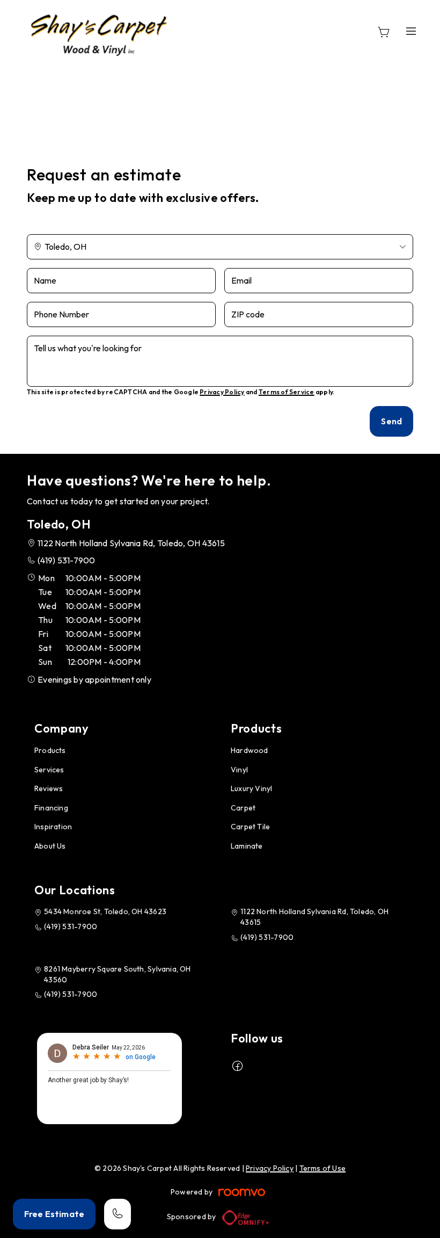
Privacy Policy (222, 392)
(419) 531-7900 (66, 560)
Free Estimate (54, 1213)
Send (391, 421)
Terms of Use (322, 1168)
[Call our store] (117, 1214)
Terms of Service (286, 392)
